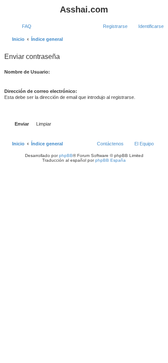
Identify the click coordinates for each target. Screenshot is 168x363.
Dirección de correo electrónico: (40, 91)
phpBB (66, 155)
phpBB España (110, 160)
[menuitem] (22, 26)
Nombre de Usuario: (27, 71)
